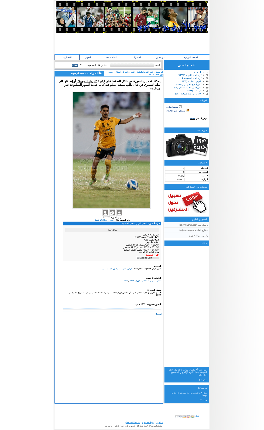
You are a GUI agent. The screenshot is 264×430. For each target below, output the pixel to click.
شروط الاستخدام (132, 422)
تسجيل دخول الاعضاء (176, 111)
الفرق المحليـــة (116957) (190, 81)
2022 (131, 280)
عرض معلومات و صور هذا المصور (117, 268)
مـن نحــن (160, 57)
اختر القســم (199, 72)
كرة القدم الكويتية (145, 72)
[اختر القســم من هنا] (207, 73)
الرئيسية (159, 72)
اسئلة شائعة (111, 57)
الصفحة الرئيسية (191, 57)
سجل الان (203, 379)
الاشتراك (137, 57)
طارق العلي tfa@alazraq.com (193, 230)
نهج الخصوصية (148, 422)
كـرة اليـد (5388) (194, 90)
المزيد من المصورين (198, 235)
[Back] (159, 314)
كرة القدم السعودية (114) (190, 78)
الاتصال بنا (67, 57)
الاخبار (88, 57)
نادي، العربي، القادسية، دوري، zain (142, 280)
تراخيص (159, 422)
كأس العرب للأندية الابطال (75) (187, 87)
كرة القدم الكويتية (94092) (189, 75)
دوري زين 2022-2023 (104, 220)
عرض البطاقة (172, 107)
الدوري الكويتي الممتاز (125, 72)
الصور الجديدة (91, 73)
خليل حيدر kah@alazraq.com (193, 225)
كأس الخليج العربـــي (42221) (188, 84)
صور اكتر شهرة (77, 73)
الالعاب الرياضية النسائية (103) (188, 94)
